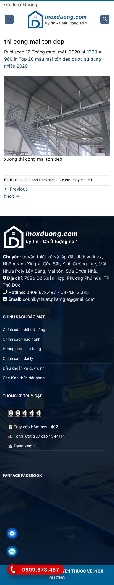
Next (12, 196)
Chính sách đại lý (18, 358)
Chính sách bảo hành (21, 339)
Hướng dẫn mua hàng (22, 349)
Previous (16, 189)
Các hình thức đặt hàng (24, 378)
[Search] (105, 19)
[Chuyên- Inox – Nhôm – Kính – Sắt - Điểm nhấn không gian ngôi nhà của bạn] (57, 19)
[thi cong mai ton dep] (57, 115)
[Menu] (9, 19)
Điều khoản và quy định (24, 368)
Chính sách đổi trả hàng (24, 329)
